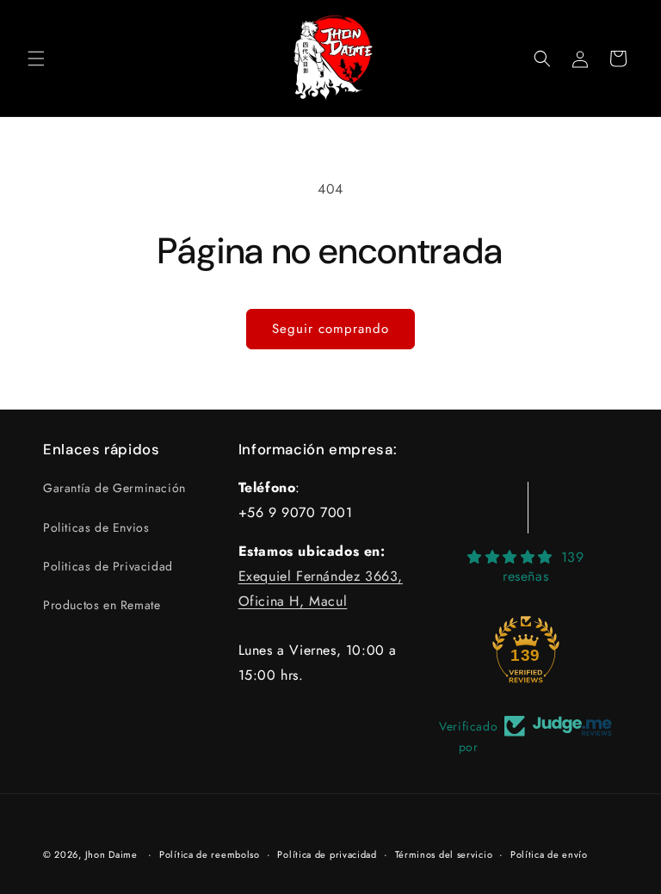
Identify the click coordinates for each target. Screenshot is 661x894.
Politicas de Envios (96, 527)
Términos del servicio (444, 854)
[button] (36, 58)
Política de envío (549, 854)
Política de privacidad (326, 854)
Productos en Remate (101, 604)
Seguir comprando (330, 328)
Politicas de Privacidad (108, 566)
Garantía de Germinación (114, 487)
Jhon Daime (111, 854)
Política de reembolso (209, 854)
